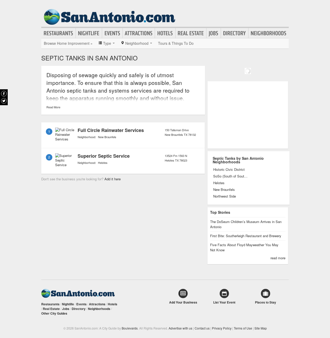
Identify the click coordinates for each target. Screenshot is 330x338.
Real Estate (191, 33)
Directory (234, 33)
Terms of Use (243, 328)
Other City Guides (54, 313)
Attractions (139, 33)
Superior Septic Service (104, 156)
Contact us (202, 328)
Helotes (103, 163)
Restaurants (59, 33)
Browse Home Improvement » (68, 43)
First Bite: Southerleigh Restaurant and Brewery (245, 235)
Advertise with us (180, 328)
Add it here (112, 178)
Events (112, 33)
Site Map (260, 328)
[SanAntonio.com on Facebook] (4, 93)
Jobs (214, 33)
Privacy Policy (222, 328)
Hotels (165, 33)
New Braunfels (107, 137)
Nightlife (89, 33)
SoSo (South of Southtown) (230, 176)
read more (277, 257)
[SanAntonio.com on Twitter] (4, 101)
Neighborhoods (269, 33)
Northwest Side (224, 196)
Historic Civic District (229, 169)
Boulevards (130, 328)
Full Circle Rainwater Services (111, 130)
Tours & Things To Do (176, 43)
